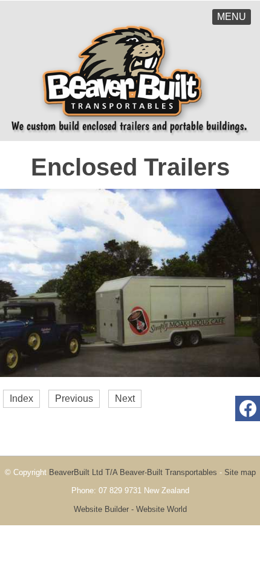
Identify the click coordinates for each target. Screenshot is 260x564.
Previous (74, 398)
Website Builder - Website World (130, 509)
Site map (240, 472)
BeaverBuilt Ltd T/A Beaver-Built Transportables (133, 472)
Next (125, 398)
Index (21, 398)
